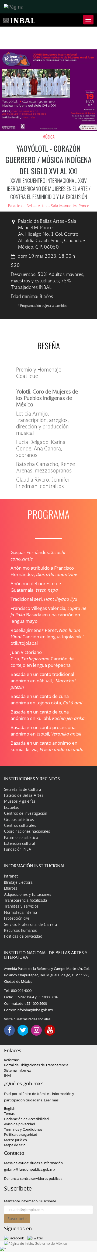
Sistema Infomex (17, 1070)
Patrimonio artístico (21, 838)
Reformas (11, 1059)
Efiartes (10, 888)
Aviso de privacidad (19, 1124)
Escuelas (11, 808)
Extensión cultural (19, 844)
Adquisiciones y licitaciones (27, 895)
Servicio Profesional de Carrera (30, 925)
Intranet (11, 876)
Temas (9, 1113)
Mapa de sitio (15, 1144)
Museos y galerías (20, 801)
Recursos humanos (20, 931)
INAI (7, 1075)
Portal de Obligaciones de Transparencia (36, 1064)
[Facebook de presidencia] (14, 1237)
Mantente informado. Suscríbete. (30, 1201)
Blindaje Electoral (18, 883)
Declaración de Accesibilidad (26, 1118)
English (9, 1108)
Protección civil (17, 918)
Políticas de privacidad (23, 936)
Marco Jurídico (15, 1139)
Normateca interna (20, 913)
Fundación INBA (17, 849)
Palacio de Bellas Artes (23, 796)
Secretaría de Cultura (22, 790)
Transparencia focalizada (25, 900)
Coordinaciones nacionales (27, 832)
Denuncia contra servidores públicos (33, 1178)
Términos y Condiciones (23, 1129)
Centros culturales (20, 826)
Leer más (51, 1100)
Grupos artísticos (19, 820)
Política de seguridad (20, 1134)
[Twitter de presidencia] (35, 1237)
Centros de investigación (25, 814)
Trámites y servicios (21, 906)
